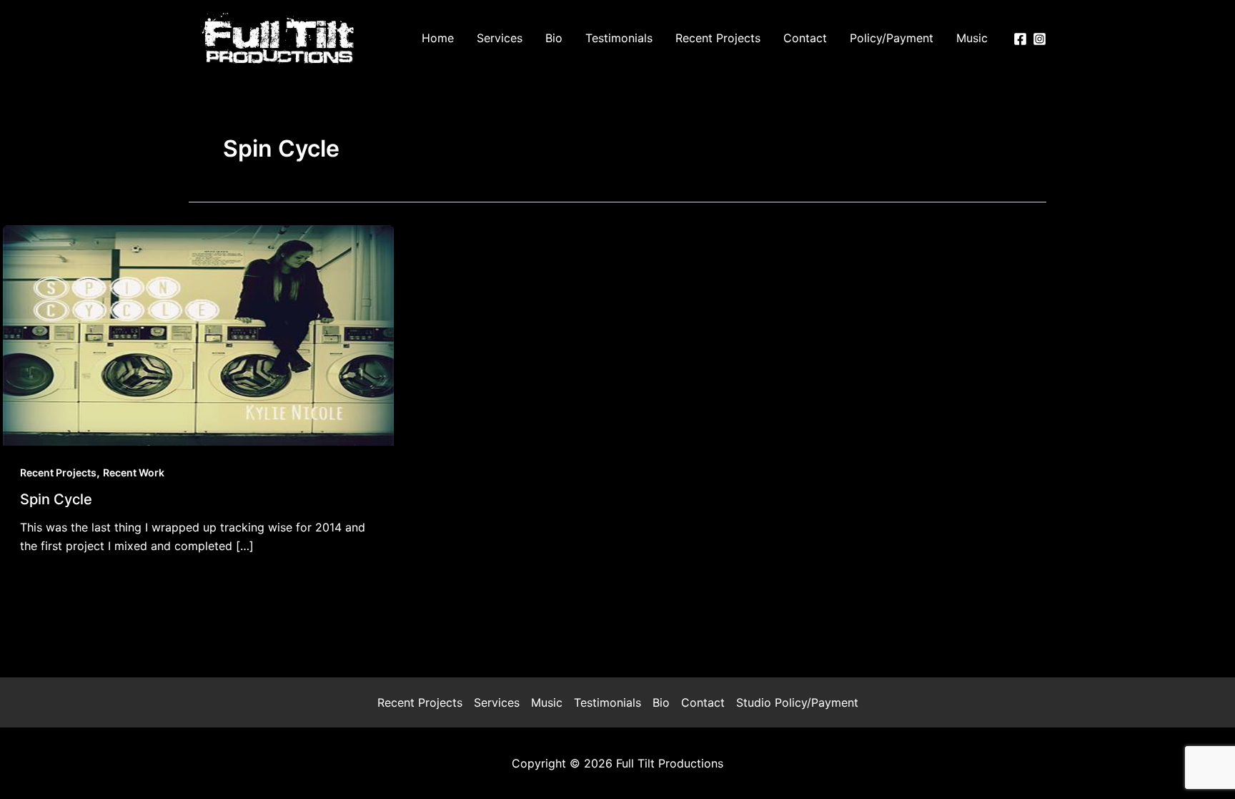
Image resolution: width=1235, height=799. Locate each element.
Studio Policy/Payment (797, 702)
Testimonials (607, 702)
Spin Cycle (56, 499)
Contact (703, 702)
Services (497, 702)
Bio (661, 702)
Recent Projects (58, 472)
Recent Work (133, 472)
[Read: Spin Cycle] (198, 334)
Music (546, 702)
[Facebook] (1020, 39)
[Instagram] (1039, 39)
